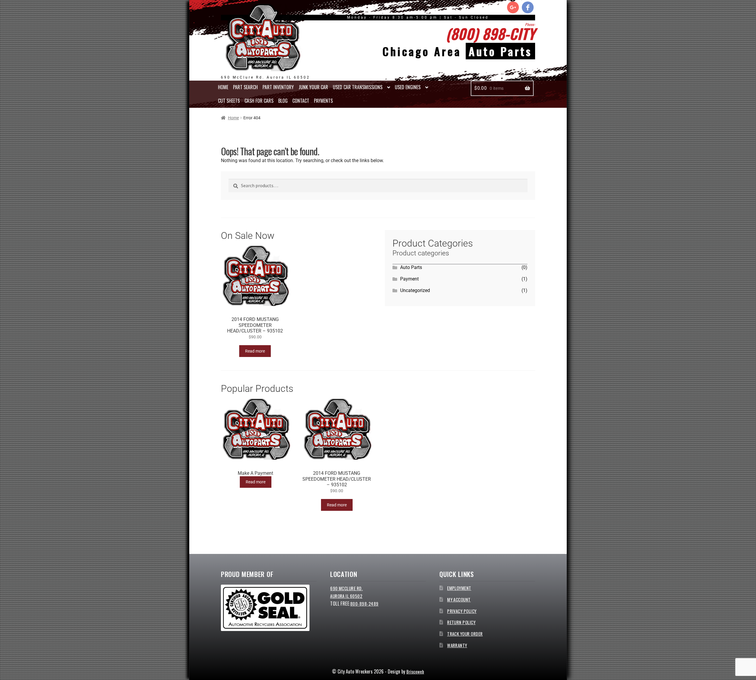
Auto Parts (411, 267)
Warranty (457, 645)
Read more (255, 351)
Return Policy (461, 622)
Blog (283, 100)
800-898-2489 (364, 603)
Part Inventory (278, 87)
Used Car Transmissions (357, 87)
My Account (459, 599)
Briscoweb (415, 671)
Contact (300, 100)
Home (223, 87)
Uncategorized (415, 290)
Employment (459, 588)
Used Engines (408, 87)
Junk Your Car (313, 87)
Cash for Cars (259, 100)
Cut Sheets (229, 100)
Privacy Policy (462, 611)
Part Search (245, 87)
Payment (409, 279)
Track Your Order (465, 633)
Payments (323, 100)
